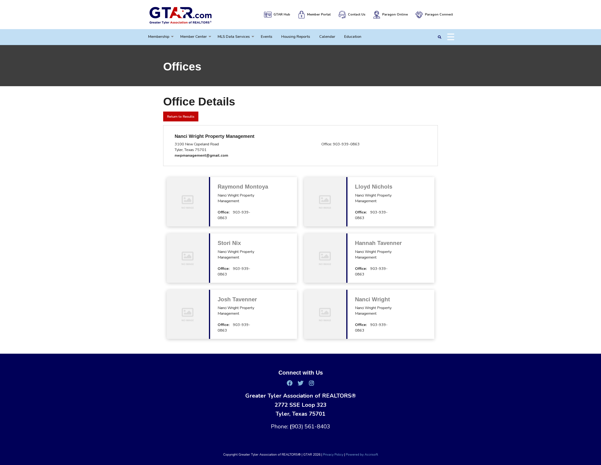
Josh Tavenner (237, 299)
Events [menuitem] (266, 36)
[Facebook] (289, 383)
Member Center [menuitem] (193, 36)
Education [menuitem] (352, 36)
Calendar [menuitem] (327, 36)
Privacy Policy (333, 454)
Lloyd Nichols (373, 186)
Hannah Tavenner (378, 243)
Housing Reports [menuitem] (295, 36)
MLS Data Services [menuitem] (234, 36)
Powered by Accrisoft (362, 454)
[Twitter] (300, 383)
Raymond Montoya (243, 186)
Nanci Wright (372, 299)
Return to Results (180, 116)
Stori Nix (229, 243)
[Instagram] (311, 383)
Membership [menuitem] (158, 36)
